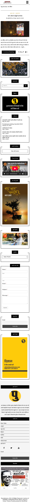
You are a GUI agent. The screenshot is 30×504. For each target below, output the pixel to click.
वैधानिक (2, 435)
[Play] (4, 174)
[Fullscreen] (25, 174)
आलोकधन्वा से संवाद (7, 128)
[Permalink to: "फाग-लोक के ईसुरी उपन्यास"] (15, 29)
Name (4, 269)
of (15, 488)
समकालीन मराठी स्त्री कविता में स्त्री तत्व (12, 120)
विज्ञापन (2, 432)
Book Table (3, 423)
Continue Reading (9, 52)
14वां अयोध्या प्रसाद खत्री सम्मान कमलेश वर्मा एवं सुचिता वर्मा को (14, 136)
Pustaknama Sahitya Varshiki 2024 (12, 124)
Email (4, 283)
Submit (5, 307)
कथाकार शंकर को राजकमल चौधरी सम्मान (12, 132)
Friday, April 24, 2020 (19, 18)
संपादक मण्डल (4, 440)
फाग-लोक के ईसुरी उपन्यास (15, 16)
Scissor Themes (7, 501)
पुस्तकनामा (18, 13)
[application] (15, 168)
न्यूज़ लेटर (3, 429)
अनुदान (2, 426)
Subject (4, 289)
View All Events (15, 151)
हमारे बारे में (3, 443)
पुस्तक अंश (12, 13)
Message (5, 295)
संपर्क (2, 437)
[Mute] (23, 174)
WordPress (24, 501)
